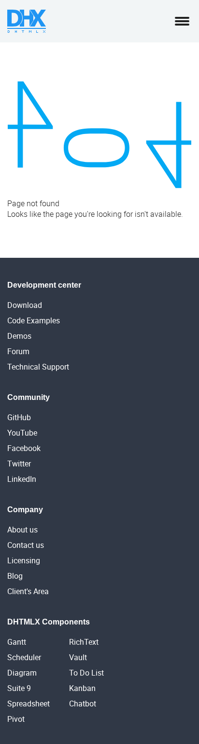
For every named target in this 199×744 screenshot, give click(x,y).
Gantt (16, 642)
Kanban (82, 688)
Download (24, 305)
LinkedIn (21, 479)
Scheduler (24, 657)
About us (22, 529)
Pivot (16, 719)
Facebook (24, 448)
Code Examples (33, 320)
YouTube (22, 432)
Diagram (22, 672)
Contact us (25, 545)
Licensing (23, 560)
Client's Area (28, 591)
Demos (19, 336)
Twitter (19, 463)
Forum (18, 351)
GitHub (19, 417)
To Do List (86, 672)
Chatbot (82, 703)
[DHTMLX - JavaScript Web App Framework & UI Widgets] (26, 21)
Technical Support (38, 366)
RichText (84, 642)
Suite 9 (19, 688)
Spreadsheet (28, 703)
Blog (15, 576)
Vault (78, 657)
